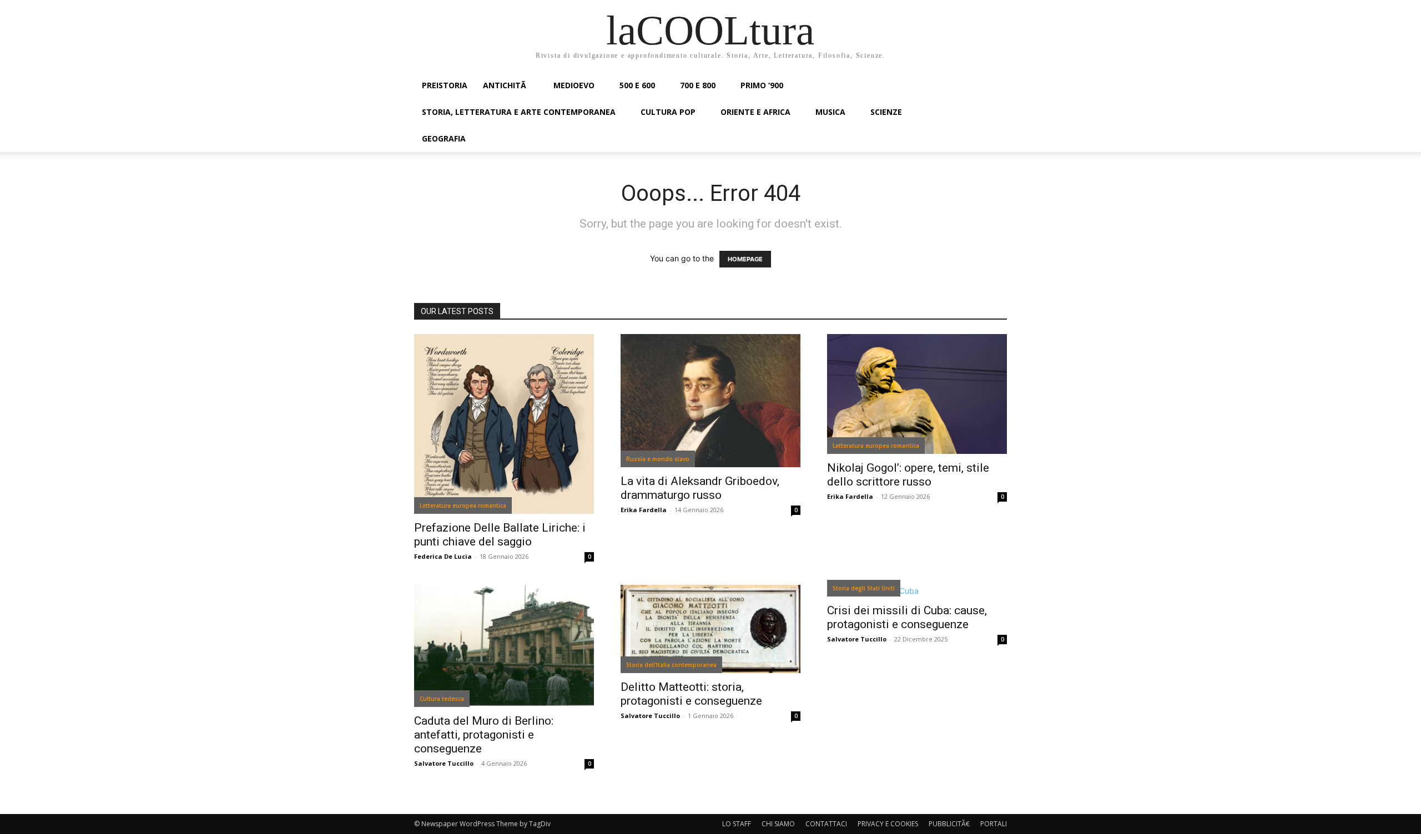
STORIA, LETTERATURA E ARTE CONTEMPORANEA (519, 112)
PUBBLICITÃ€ (949, 823)
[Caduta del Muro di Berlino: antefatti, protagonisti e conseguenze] (504, 646)
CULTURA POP (668, 112)
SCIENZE (886, 112)
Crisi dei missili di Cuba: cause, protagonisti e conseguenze (907, 617)
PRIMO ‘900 (761, 85)
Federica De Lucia (443, 556)
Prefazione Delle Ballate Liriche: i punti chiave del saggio (500, 534)
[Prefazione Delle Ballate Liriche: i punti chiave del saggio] (504, 424)
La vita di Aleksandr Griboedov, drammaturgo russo (700, 488)
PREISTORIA (444, 85)
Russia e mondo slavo (657, 459)
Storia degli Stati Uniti (864, 588)
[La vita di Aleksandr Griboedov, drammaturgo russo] (710, 400)
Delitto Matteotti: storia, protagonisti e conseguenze (691, 693)
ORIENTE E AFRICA (755, 112)
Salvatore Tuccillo (443, 763)
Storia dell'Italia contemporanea (671, 665)
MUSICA (830, 112)
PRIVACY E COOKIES (888, 823)
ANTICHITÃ (505, 85)
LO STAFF (736, 823)
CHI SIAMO (778, 823)
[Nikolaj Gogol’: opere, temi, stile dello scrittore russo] (917, 394)
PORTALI (993, 823)
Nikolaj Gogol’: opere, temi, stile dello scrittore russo (908, 474)
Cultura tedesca (442, 698)
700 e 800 (697, 85)
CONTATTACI (826, 823)
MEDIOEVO (573, 85)
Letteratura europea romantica (463, 505)
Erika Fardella (644, 510)
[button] (993, 86)
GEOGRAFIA (444, 138)
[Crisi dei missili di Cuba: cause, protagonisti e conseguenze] (917, 591)
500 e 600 (637, 85)
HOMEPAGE (745, 259)
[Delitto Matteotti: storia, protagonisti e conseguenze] (710, 629)
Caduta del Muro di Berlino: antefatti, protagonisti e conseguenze (483, 734)
